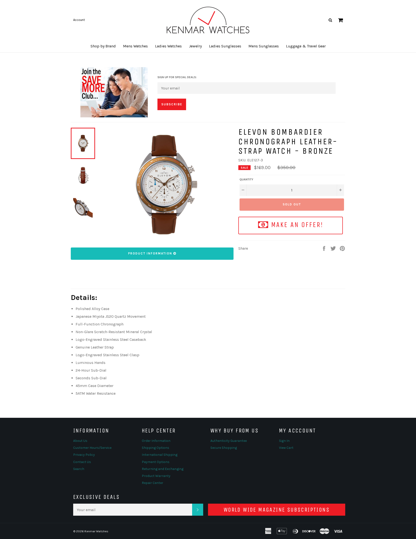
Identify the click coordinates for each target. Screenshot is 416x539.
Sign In (284, 441)
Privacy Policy (84, 455)
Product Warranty (156, 476)
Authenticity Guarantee (228, 441)
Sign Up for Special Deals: (177, 77)
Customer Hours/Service (92, 448)
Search (78, 469)
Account (79, 20)
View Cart (286, 448)
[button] (103, 46)
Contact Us (82, 462)
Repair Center (152, 483)
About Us (80, 441)
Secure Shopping (223, 448)
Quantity (246, 179)
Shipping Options (155, 448)
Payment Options (155, 462)
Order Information (156, 441)
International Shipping (159, 455)
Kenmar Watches (96, 531)
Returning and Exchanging (162, 469)
